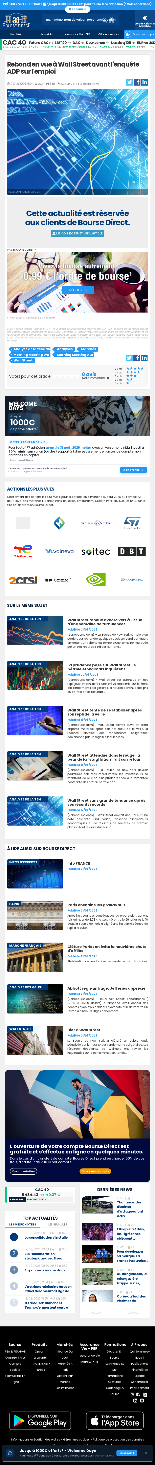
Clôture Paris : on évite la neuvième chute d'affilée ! (107, 948)
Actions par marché (65, 1379)
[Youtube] (142, 1401)
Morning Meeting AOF (75, 354)
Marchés (88, 349)
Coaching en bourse (115, 1391)
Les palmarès (65, 1388)
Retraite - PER (90, 1362)
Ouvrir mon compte (95, 1171)
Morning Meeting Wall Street (32, 354)
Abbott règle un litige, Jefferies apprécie (106, 988)
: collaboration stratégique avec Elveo (43, 1256)
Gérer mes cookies (76, 1439)
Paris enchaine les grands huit (96, 904)
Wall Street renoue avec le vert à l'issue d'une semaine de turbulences (104, 621)
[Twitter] (145, 1394)
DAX (76, 42)
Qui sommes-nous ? (140, 1354)
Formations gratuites (115, 1379)
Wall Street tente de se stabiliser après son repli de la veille (104, 712)
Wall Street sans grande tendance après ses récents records (106, 802)
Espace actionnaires (140, 1379)
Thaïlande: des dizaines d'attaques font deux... (130, 1209)
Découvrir (77, 9)
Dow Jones (95, 42)
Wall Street (23, 360)
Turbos (40, 1370)
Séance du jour (65, 1354)
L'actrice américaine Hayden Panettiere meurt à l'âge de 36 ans (48, 1291)
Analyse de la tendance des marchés (32, 349)
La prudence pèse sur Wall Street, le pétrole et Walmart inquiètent (101, 667)
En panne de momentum (45, 1270)
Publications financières (139, 1367)
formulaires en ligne (15, 1379)
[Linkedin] (135, 1401)
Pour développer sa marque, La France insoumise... (132, 1256)
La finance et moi (115, 1367)
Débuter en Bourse (115, 1354)
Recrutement (139, 1388)
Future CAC (38, 42)
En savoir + (126, 1453)
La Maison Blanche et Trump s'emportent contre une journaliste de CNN (46, 1307)
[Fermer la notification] (146, 1453)
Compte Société (15, 1367)
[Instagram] (132, 1395)
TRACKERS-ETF (40, 1364)
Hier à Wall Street (84, 1029)
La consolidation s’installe (46, 1237)
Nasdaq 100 (121, 42)
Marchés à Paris (65, 1367)
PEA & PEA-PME (15, 1351)
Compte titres (15, 1358)
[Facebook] (138, 1395)
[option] (115, 1207)
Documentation (23, 1171)
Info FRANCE (78, 863)
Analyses (65, 349)
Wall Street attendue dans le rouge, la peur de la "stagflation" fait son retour (104, 757)
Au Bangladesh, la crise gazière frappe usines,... (132, 1279)
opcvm (40, 1351)
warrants (40, 1358)
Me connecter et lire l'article (79, 233)
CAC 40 (14, 42)
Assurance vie (90, 1356)
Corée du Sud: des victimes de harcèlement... (131, 1301)
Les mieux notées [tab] (22, 1224)
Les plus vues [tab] (57, 1224)
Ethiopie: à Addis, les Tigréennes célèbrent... (131, 1234)
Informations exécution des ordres (35, 1439)
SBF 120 (60, 42)
